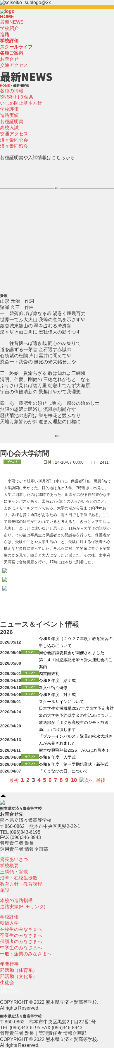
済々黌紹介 (9, 854)
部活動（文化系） (18, 976)
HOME (7, 16)
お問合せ (9, 59)
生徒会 (7, 982)
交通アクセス (14, 65)
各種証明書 (11, 121)
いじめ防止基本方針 (21, 103)
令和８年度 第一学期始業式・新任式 (73, 764)
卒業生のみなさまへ (21, 935)
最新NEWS (12, 22)
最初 (13, 780)
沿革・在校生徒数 (18, 877)
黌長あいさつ (14, 859)
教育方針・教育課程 (21, 884)
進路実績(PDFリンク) (22, 906)
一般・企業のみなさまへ (25, 953)
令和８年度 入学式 (57, 757)
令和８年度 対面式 (57, 695)
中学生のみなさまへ (21, 947)
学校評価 (9, 109)
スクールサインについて (61, 702)
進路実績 (9, 115)
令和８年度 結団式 (57, 680)
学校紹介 (9, 28)
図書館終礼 (49, 673)
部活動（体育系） (18, 970)
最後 (100, 780)
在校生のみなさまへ (21, 929)
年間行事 (9, 964)
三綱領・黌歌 (14, 871)
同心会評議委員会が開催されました (71, 653)
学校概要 (9, 865)
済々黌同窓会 (14, 146)
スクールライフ (12, 959)
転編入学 (9, 923)
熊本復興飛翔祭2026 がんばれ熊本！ (74, 750)
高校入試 (9, 127)
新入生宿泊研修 (53, 687)
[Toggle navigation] (16, 12)
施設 (4, 890)
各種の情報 (11, 90)
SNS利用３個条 (16, 96)
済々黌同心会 (14, 139)
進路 (4, 895)
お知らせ (7, 911)
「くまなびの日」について (63, 771)
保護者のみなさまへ (21, 941)
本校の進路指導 (16, 900)
